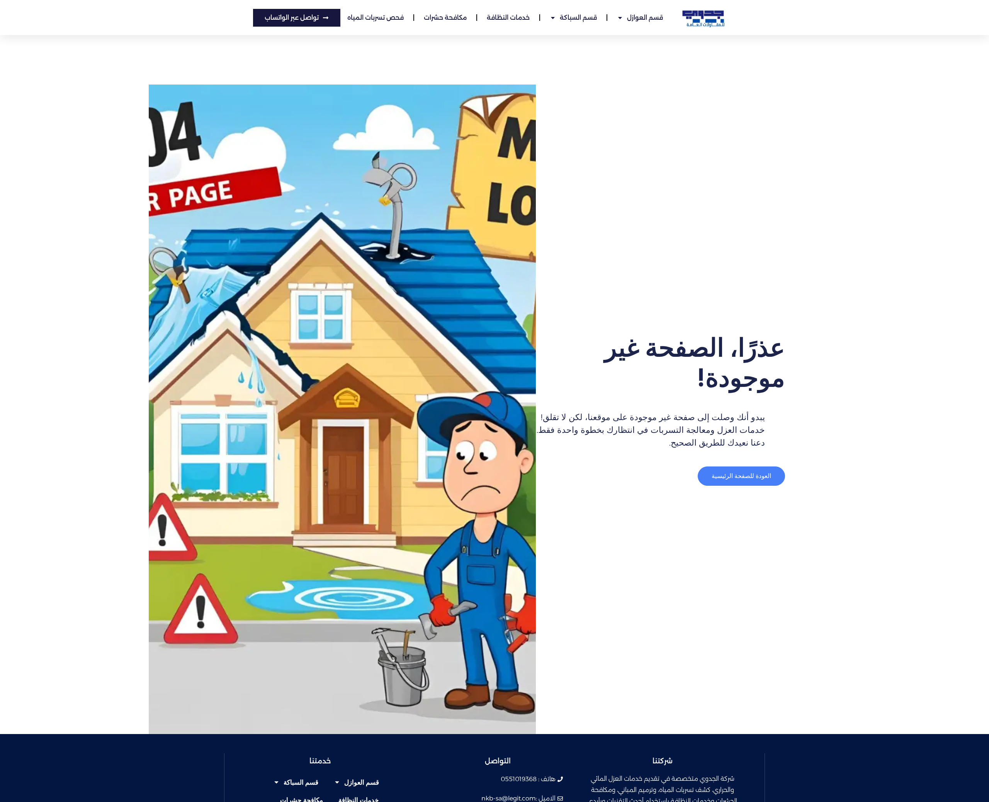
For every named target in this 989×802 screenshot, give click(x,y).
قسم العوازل (645, 17)
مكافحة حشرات (445, 17)
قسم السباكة (578, 17)
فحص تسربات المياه (375, 17)
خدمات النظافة (508, 17)
